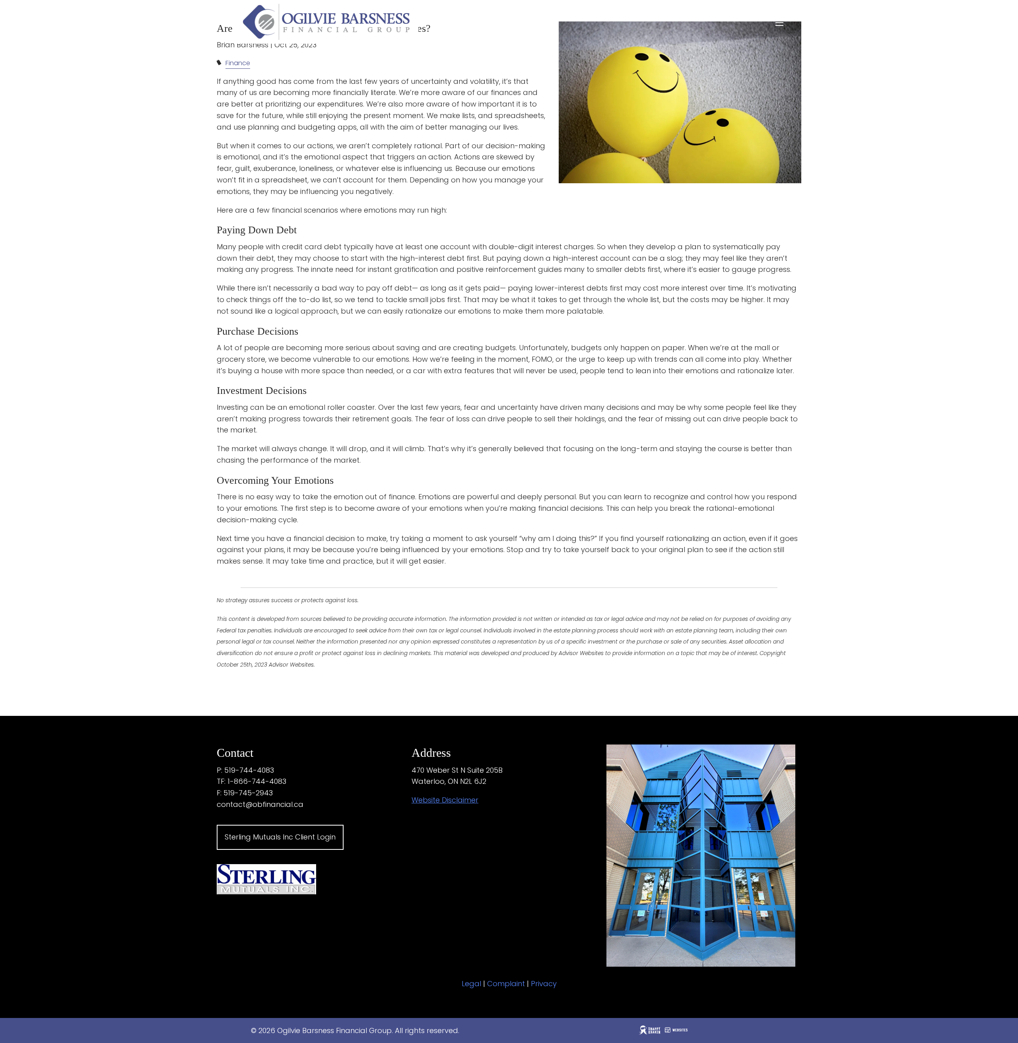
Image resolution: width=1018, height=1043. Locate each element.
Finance (237, 63)
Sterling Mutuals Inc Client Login (280, 837)
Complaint (506, 984)
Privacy (544, 984)
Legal (471, 984)
